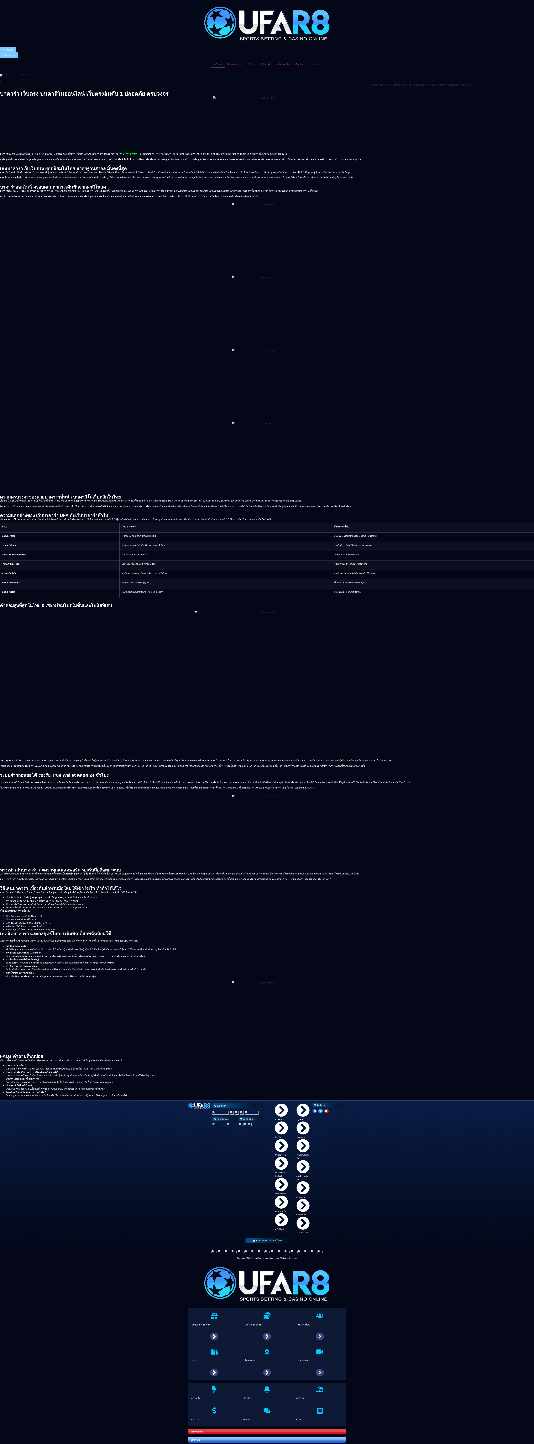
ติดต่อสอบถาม (235, 64)
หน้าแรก (218, 64)
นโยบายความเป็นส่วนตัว (259, 64)
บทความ (316, 64)
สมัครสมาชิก (283, 64)
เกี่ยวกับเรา (300, 64)
